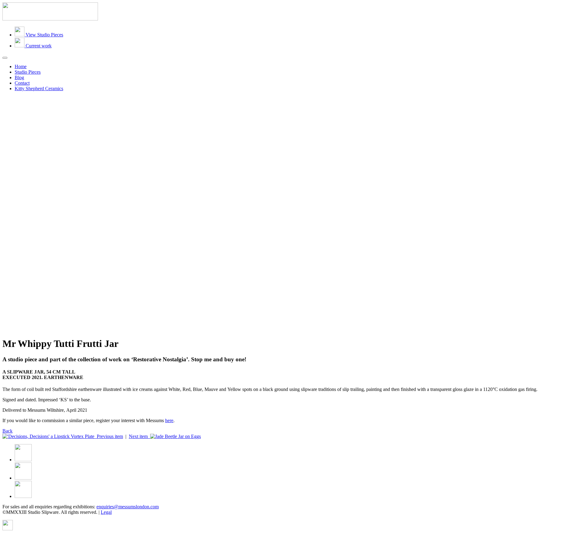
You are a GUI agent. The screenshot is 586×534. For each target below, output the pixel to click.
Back (7, 430)
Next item (139, 436)
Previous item (108, 436)
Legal (106, 512)
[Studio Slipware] (50, 18)
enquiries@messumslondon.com (127, 506)
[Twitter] (23, 478)
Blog (19, 77)
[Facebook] (23, 459)
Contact (22, 83)
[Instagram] (23, 496)
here (169, 420)
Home (21, 66)
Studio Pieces (28, 72)
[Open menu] (4, 58)
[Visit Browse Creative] (7, 528)
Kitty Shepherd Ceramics (39, 88)
